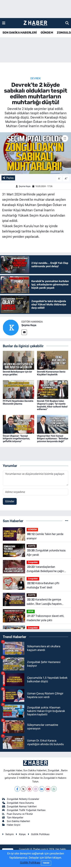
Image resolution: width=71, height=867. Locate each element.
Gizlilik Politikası (40, 834)
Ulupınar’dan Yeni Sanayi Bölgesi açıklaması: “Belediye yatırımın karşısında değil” (52, 438)
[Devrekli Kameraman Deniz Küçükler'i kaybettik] (52, 360)
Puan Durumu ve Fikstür (20, 813)
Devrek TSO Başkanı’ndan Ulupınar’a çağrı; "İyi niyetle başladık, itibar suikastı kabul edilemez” (52, 405)
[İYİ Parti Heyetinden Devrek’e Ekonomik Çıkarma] (18, 389)
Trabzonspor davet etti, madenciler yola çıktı (45, 618)
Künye (22, 834)
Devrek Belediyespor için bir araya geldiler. (17, 373)
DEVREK (35, 78)
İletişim (9, 834)
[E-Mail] (24, 332)
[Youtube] (48, 789)
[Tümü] (66, 520)
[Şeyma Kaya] (11, 327)
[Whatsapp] (54, 789)
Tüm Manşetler (15, 817)
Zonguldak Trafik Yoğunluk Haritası (26, 810)
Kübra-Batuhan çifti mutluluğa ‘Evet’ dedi (43, 585)
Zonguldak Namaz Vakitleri (22, 806)
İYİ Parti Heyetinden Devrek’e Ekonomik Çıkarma (18, 402)
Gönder (9, 501)
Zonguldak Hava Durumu (20, 802)
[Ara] (67, 23)
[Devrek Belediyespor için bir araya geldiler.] (18, 360)
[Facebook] (17, 789)
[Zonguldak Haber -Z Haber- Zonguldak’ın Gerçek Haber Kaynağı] (35, 23)
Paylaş (10, 177)
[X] (23, 789)
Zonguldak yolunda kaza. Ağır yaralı (46, 552)
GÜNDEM (47, 32)
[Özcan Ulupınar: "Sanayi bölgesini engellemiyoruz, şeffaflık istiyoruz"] (18, 424)
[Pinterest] (29, 789)
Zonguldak (33, 562)
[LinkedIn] (41, 789)
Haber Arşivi (13, 824)
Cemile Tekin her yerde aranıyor (45, 536)
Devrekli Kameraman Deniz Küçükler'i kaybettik (51, 373)
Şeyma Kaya (24, 186)
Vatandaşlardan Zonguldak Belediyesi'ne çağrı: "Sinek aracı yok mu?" (45, 569)
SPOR (30, 611)
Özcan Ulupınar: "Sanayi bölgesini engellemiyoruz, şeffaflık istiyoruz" (16, 438)
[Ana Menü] (3, 23)
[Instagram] (35, 789)
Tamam (46, 863)
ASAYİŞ (31, 546)
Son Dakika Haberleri (18, 821)
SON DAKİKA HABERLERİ (19, 32)
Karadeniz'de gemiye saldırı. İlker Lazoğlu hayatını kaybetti (44, 602)
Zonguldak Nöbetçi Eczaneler (23, 799)
